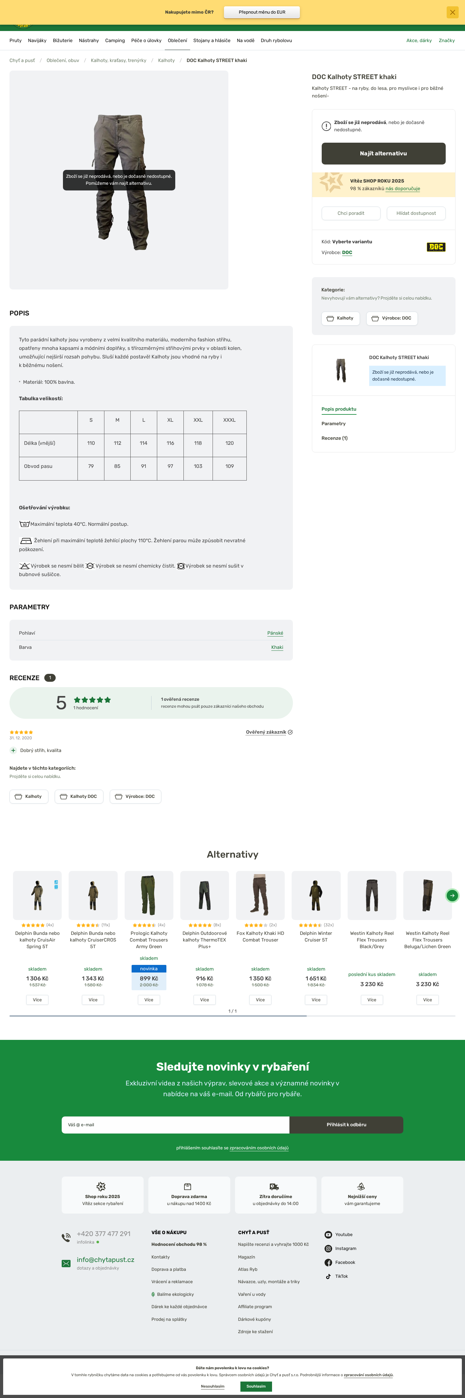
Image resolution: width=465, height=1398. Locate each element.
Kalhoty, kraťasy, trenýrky (118, 60)
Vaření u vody (252, 1294)
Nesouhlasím (212, 1386)
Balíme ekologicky (175, 1294)
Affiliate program (255, 1307)
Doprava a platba (169, 1269)
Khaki (277, 647)
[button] (452, 895)
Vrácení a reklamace (172, 1282)
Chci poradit (351, 213)
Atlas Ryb (247, 1269)
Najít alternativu (383, 153)
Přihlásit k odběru (346, 1125)
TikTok (341, 1276)
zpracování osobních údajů (368, 1375)
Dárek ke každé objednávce (179, 1307)
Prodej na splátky (169, 1319)
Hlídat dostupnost (416, 213)
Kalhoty (166, 60)
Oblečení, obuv (62, 60)
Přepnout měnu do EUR (262, 12)
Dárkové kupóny (254, 1319)
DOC (347, 252)
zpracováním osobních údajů (259, 1148)
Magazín (246, 1257)
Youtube (343, 1235)
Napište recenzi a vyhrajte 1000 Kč (273, 1244)
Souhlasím (256, 1386)
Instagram (345, 1249)
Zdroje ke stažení (255, 1331)
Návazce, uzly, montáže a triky (269, 1282)
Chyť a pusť (22, 60)
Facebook (345, 1262)
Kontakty (161, 1257)
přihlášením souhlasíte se (233, 1148)
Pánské (275, 633)
